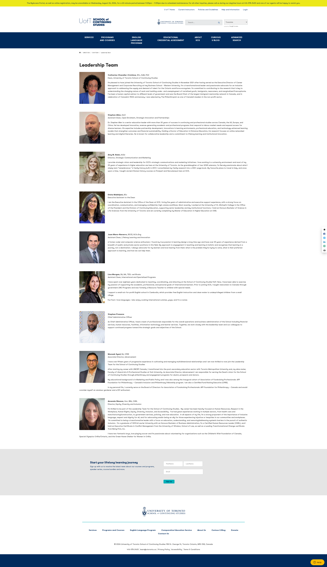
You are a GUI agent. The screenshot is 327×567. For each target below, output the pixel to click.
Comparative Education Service (176, 530)
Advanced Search (236, 38)
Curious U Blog (216, 38)
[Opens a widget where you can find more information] (317, 562)
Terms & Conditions (191, 549)
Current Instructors (186, 10)
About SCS (198, 38)
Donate (234, 530)
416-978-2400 (133, 549)
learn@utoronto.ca (148, 549)
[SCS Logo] (163, 516)
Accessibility (176, 549)
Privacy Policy (164, 549)
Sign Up (169, 481)
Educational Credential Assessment (170, 38)
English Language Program (136, 40)
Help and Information (231, 10)
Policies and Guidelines (208, 10)
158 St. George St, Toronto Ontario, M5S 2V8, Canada (189, 544)
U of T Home (169, 10)
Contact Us (163, 534)
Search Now (219, 22)
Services (89, 37)
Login (245, 10)
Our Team (95, 52)
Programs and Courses (107, 38)
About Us (201, 530)
